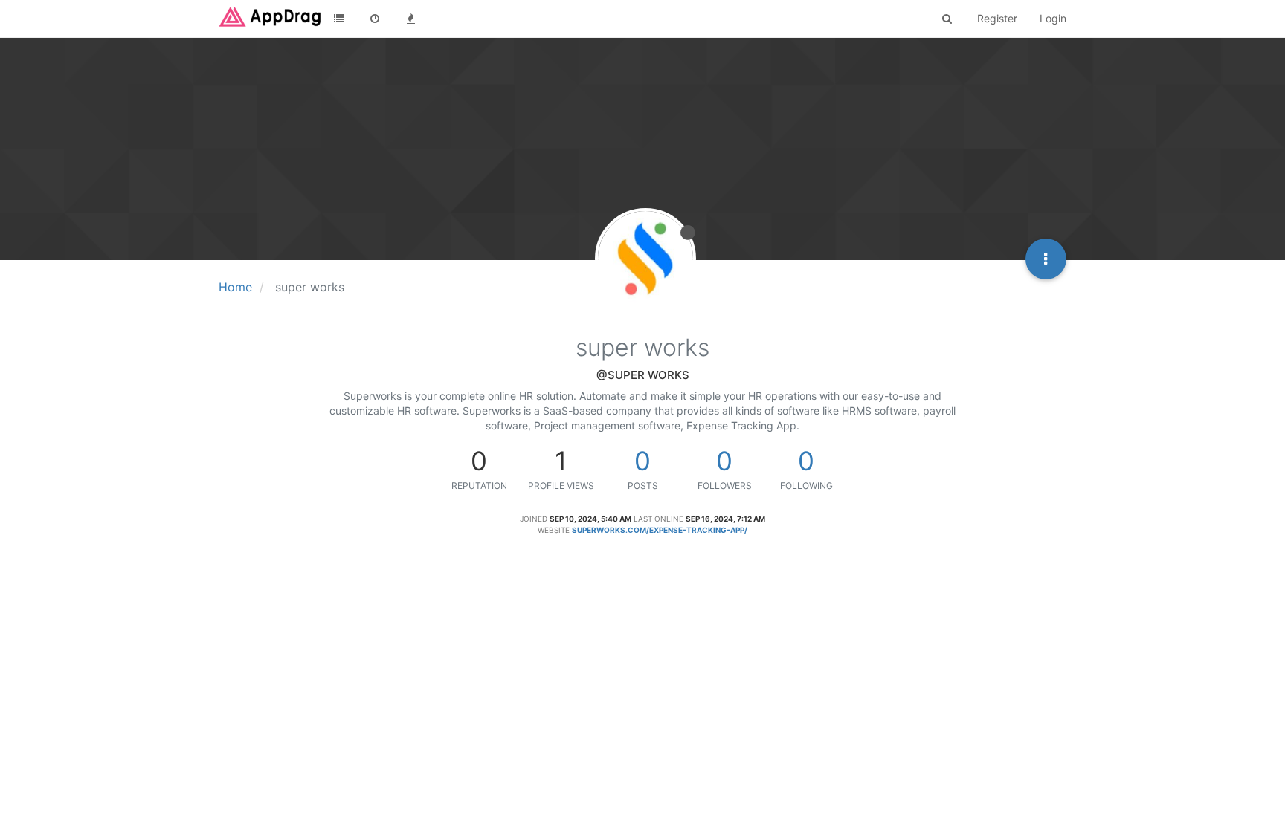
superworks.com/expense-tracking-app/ (659, 529)
